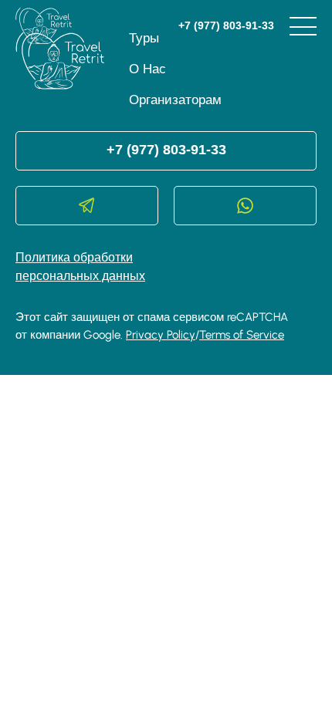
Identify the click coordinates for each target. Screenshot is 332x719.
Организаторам (175, 100)
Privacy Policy (160, 335)
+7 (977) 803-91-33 (226, 25)
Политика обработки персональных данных (80, 266)
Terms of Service (241, 335)
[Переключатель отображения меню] (303, 26)
